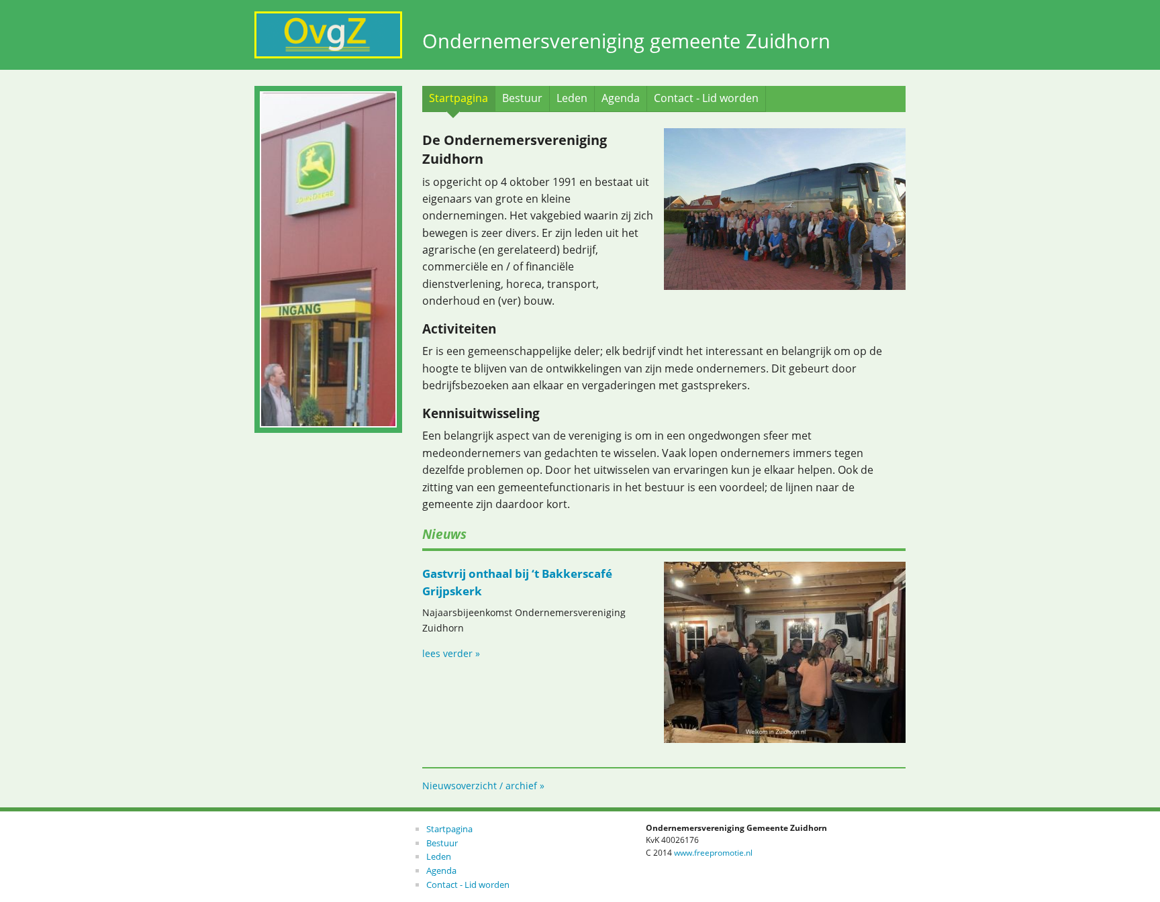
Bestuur (522, 98)
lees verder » (451, 653)
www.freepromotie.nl (713, 853)
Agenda (620, 98)
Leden (572, 98)
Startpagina (458, 98)
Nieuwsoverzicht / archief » (483, 785)
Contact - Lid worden (706, 98)
